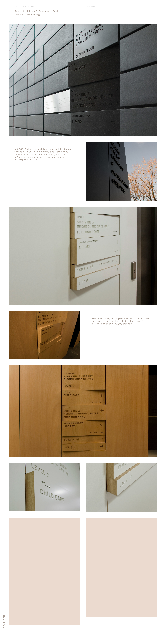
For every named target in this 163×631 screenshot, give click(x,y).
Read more (90, 6)
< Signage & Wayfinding (24, 6)
